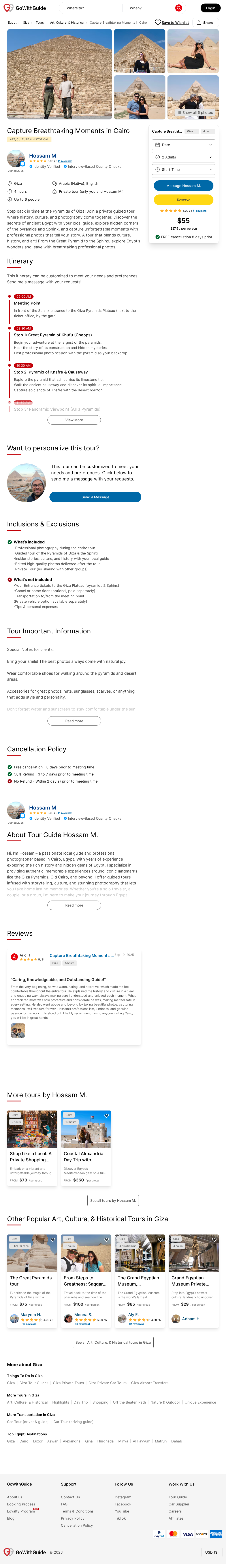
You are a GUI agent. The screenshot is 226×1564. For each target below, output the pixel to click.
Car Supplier (179, 1504)
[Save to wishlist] (52, 1115)
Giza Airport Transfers (149, 1383)
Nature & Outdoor (165, 1402)
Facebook (123, 1504)
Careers (175, 1511)
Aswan (52, 1441)
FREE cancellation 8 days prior (186, 237)
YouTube (122, 1511)
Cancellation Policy (77, 1525)
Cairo (23, 1441)
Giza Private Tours (68, 1383)
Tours (40, 22)
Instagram (123, 1497)
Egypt (12, 22)
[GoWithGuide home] (25, 8)
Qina (89, 1441)
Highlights (60, 1402)
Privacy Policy (73, 1518)
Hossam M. (43, 155)
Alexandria (72, 1441)
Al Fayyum (141, 1441)
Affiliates (176, 1518)
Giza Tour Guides (33, 1383)
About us (14, 1497)
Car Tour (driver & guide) (28, 1421)
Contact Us (70, 1497)
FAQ (64, 1504)
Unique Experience (200, 1402)
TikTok (120, 1518)
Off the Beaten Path (129, 1402)
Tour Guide (178, 1497)
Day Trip (81, 1402)
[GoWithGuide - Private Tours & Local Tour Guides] (16, 158)
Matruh (161, 1441)
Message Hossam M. (183, 185)
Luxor (38, 1441)
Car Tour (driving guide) (73, 1421)
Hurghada (105, 1441)
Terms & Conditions (77, 1511)
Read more (74, 721)
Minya (123, 1441)
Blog (11, 1518)
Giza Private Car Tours (107, 1383)
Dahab (176, 1441)
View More (74, 420)
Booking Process (21, 1504)
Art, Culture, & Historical (67, 22)
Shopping (100, 1402)
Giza (26, 22)
